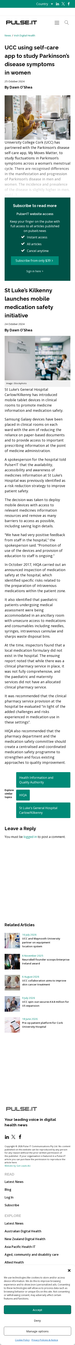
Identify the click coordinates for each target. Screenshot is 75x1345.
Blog (8, 1189)
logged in (30, 837)
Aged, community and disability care (32, 1254)
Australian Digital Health (23, 1231)
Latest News (14, 1182)
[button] (69, 1270)
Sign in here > (34, 271)
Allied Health (14, 1262)
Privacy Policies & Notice (45, 1340)
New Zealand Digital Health (25, 1239)
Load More (37, 852)
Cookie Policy (22, 1340)
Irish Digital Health (24, 35)
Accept (37, 1310)
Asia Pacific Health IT (20, 1247)
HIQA (23, 795)
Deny (37, 1320)
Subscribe (12, 1205)
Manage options (37, 1331)
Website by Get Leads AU (17, 1165)
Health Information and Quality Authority (36, 779)
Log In (9, 1197)
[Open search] (66, 22)
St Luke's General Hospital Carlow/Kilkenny (38, 810)
